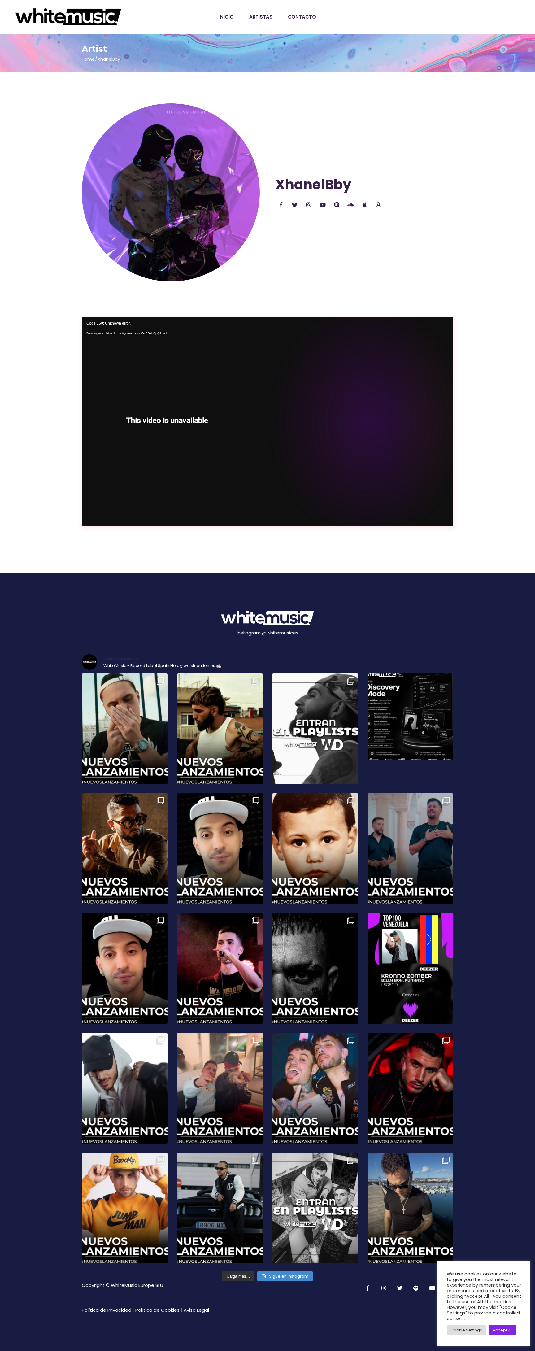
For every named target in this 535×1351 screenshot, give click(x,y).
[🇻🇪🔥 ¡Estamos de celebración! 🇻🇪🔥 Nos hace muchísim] (411, 968)
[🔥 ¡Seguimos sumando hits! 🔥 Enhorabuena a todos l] (315, 1208)
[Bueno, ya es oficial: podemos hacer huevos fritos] (125, 968)
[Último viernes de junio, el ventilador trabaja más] (315, 968)
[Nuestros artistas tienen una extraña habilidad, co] (411, 848)
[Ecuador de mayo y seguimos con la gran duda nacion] (220, 1208)
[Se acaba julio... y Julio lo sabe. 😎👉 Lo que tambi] (220, 848)
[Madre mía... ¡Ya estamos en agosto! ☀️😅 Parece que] (125, 848)
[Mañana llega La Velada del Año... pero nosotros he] (315, 848)
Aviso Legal (196, 1310)
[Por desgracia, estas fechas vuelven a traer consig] (220, 1088)
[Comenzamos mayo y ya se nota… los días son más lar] (411, 1208)
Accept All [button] (503, 1330)
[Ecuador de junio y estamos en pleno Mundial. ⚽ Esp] (125, 1088)
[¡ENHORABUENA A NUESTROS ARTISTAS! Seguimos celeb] (315, 728)
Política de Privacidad (106, 1310)
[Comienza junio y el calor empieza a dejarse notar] (315, 1088)
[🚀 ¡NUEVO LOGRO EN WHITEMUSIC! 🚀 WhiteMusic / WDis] (411, 716)
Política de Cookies (157, 1310)
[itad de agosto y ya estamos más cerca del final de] (220, 728)
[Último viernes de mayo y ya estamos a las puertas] (411, 1088)
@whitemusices (280, 633)
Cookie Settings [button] (466, 1330)
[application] (267, 421)
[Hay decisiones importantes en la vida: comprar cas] (125, 728)
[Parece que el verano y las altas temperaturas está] (125, 1208)
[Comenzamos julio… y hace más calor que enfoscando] (220, 968)
